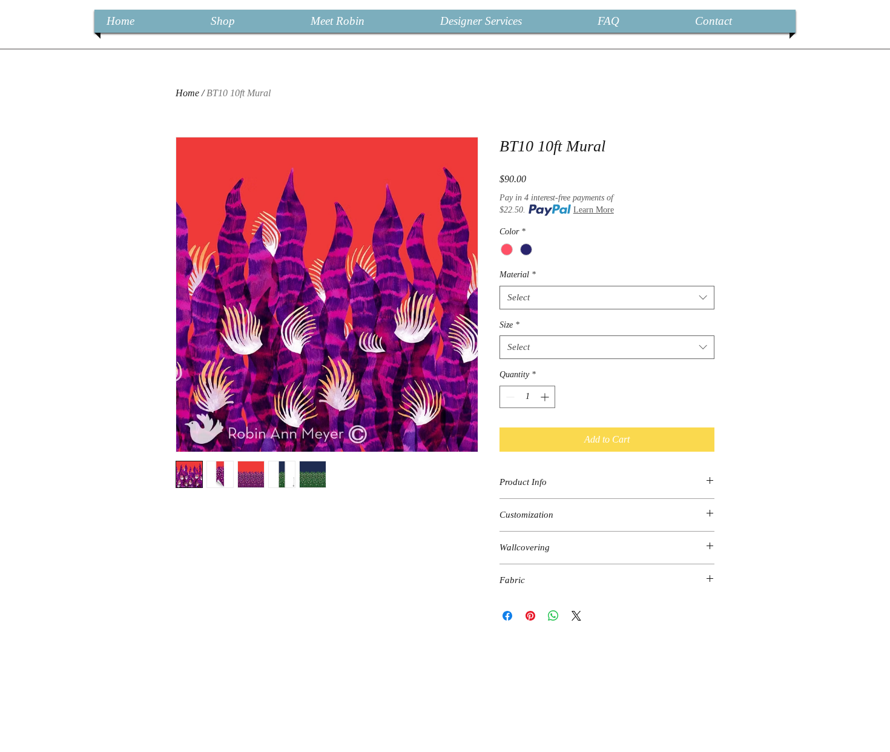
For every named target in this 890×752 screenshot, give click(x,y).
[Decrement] (508, 396)
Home (187, 93)
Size (509, 324)
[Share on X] (576, 616)
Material (517, 274)
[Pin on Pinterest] (530, 616)
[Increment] (545, 396)
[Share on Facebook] (507, 616)
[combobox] (606, 297)
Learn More (593, 209)
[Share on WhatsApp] (553, 616)
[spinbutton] (527, 396)
